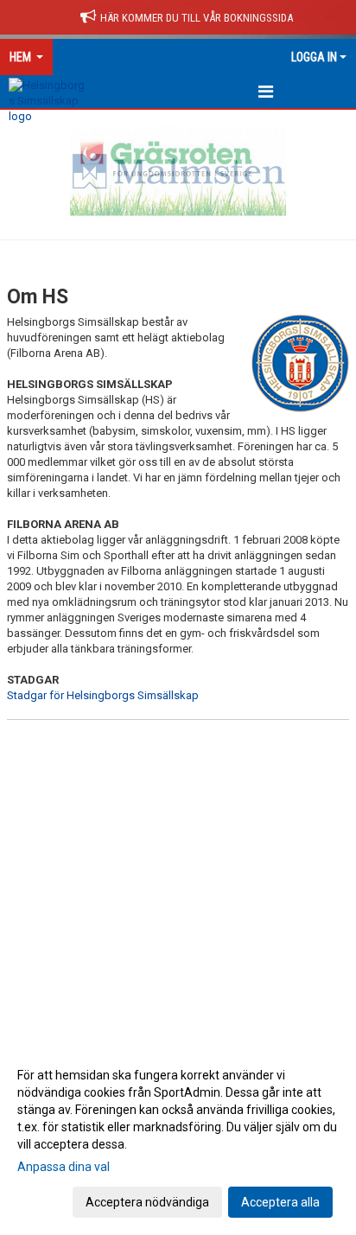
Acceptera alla (280, 1202)
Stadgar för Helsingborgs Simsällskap (103, 695)
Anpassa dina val (63, 1167)
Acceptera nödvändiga (147, 1202)
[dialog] (178, 1138)
